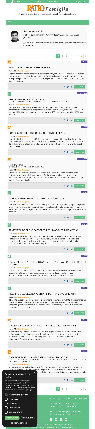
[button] (20, 423)
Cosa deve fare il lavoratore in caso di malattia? (38, 357)
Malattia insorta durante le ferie (29, 67)
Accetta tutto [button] (12, 418)
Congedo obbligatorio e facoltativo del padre (37, 132)
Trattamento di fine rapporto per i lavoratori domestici (43, 230)
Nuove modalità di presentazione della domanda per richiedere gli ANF (47, 263)
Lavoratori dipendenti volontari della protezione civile (43, 325)
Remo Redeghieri (23, 71)
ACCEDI (16, 1)
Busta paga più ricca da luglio (27, 99)
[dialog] (19, 398)
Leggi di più (29, 390)
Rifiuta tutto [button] (27, 418)
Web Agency (69, 424)
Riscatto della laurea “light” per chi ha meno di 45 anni (42, 293)
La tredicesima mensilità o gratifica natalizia (36, 198)
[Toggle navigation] (9, 22)
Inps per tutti (17, 164)
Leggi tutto (79, 87)
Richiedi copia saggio (47, 1)
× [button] (34, 372)
